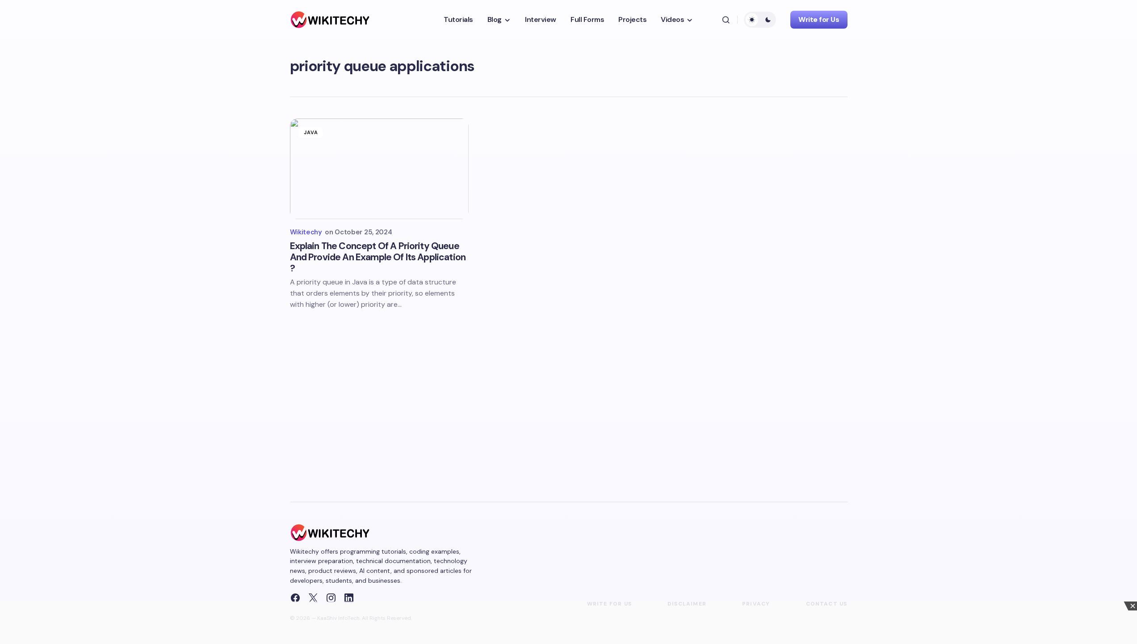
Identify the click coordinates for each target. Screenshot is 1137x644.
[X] (313, 598)
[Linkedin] (349, 598)
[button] (726, 19)
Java (311, 132)
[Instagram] (331, 598)
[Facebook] (295, 598)
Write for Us (818, 19)
